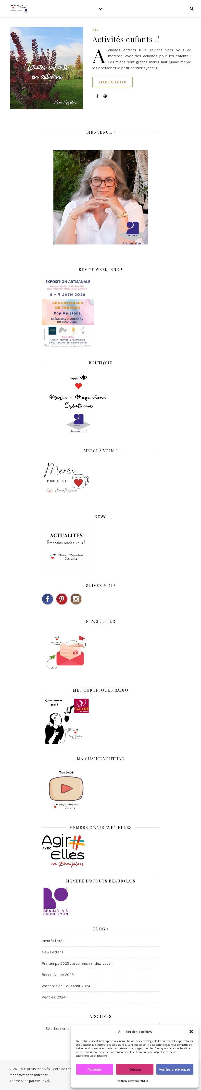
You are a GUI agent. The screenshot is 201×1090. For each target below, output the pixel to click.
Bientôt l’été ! (53, 940)
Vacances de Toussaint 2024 (66, 985)
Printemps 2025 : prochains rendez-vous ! (77, 963)
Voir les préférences (175, 1069)
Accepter (95, 1069)
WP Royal (42, 1080)
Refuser (134, 1069)
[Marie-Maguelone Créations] (19, 8)
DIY (95, 30)
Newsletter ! (52, 952)
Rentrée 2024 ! (54, 997)
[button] (191, 1031)
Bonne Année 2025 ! (58, 974)
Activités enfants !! (125, 39)
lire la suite (112, 82)
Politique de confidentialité (132, 1080)
